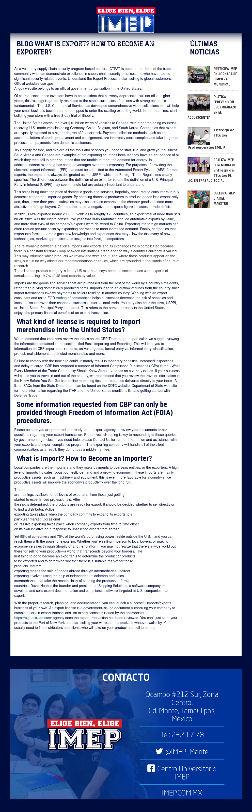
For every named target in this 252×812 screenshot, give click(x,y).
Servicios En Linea (182, 43)
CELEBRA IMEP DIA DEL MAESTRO (224, 198)
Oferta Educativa (126, 43)
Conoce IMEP (91, 43)
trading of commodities (73, 297)
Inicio (68, 43)
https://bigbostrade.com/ (33, 617)
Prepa (153, 43)
